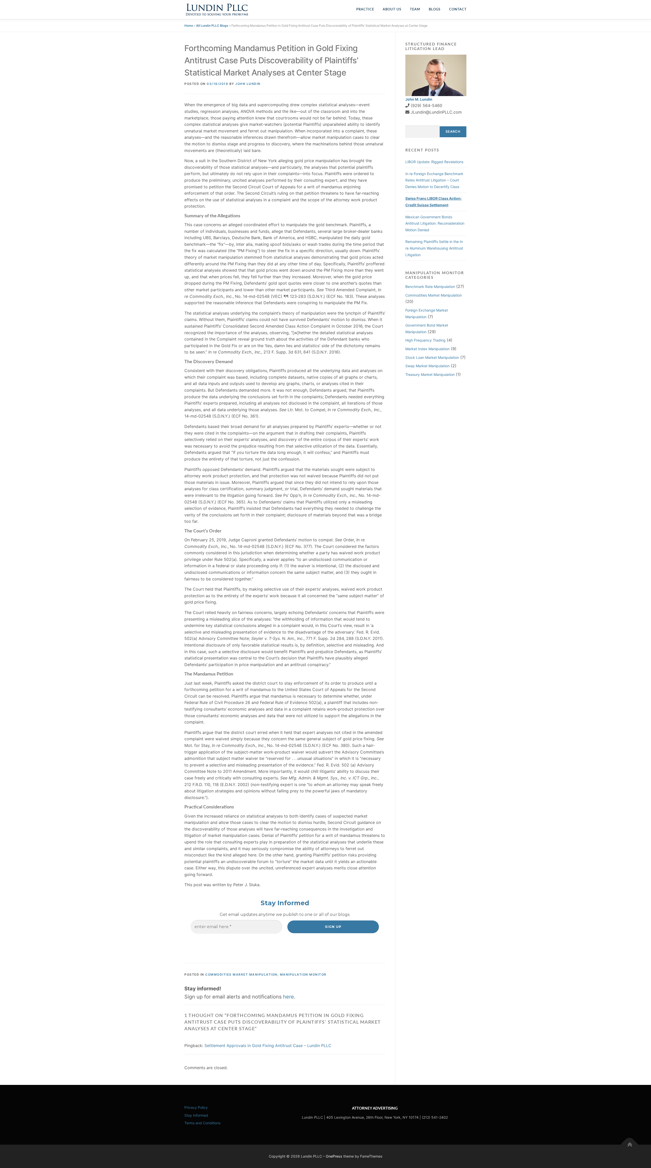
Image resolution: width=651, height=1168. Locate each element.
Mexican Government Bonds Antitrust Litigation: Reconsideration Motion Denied (434, 223)
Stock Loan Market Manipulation (432, 357)
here (288, 997)
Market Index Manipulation (427, 349)
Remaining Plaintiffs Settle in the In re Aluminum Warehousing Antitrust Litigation (434, 248)
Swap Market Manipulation (427, 366)
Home (188, 25)
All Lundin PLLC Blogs (212, 25)
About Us (392, 9)
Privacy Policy (196, 1107)
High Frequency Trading (425, 340)
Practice (365, 9)
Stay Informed (196, 1115)
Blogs (434, 9)
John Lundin (248, 84)
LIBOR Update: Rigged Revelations (434, 162)
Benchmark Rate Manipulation (430, 286)
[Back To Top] (629, 1144)
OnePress (334, 1156)
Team (415, 9)
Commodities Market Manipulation (241, 974)
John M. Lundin (418, 99)
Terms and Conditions (202, 1123)
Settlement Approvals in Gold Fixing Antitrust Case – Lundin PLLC (267, 1045)
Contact (458, 9)
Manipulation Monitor (303, 974)
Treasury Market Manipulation (430, 374)
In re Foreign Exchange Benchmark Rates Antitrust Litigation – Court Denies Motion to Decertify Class (434, 180)
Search (453, 131)
